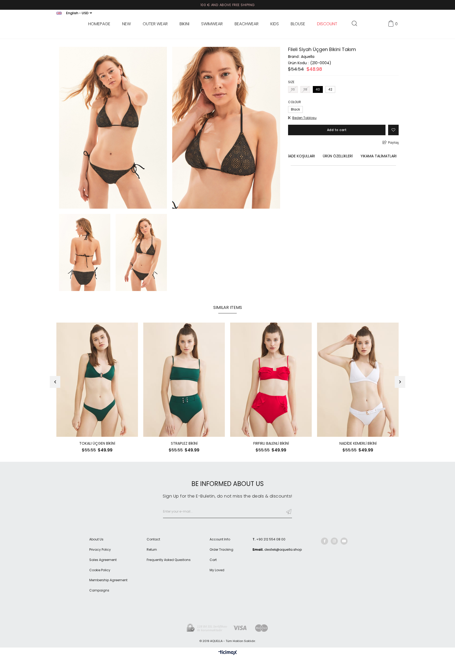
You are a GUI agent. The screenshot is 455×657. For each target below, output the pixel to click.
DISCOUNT (327, 24)
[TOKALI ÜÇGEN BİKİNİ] (97, 380)
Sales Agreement (103, 560)
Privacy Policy (100, 549)
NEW (126, 24)
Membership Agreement (108, 580)
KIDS (274, 24)
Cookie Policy (99, 570)
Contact (153, 539)
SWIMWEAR (212, 24)
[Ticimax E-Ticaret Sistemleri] (227, 653)
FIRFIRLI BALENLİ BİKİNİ (271, 443)
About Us (96, 539)
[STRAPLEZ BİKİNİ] (184, 380)
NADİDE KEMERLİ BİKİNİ (358, 443)
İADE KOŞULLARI (301, 156)
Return (152, 549)
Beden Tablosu (304, 117)
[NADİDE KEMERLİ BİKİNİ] (358, 380)
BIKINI (184, 24)
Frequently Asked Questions (169, 560)
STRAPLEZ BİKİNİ (184, 443)
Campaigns (99, 590)
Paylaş (393, 142)
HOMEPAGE (99, 24)
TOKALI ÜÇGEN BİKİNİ (97, 443)
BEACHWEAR (247, 24)
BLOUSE (298, 24)
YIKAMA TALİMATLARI (378, 156)
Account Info (220, 539)
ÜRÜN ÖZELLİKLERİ (338, 156)
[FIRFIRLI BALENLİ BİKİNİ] (271, 380)
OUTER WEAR (155, 24)
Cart (213, 560)
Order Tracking (221, 549)
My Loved (217, 570)
